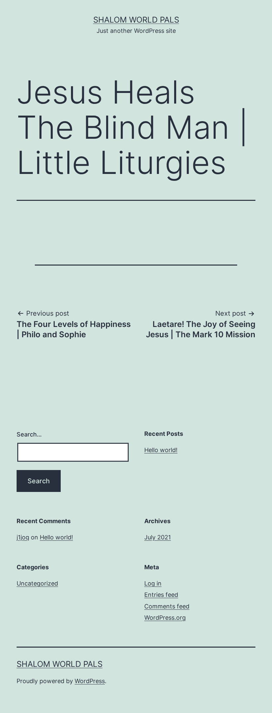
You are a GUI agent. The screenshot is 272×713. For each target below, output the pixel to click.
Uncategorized (37, 583)
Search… (29, 434)
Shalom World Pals (136, 20)
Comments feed (166, 606)
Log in (153, 583)
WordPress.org (165, 617)
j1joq (23, 537)
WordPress (90, 680)
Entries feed (161, 594)
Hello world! (160, 449)
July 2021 (157, 537)
